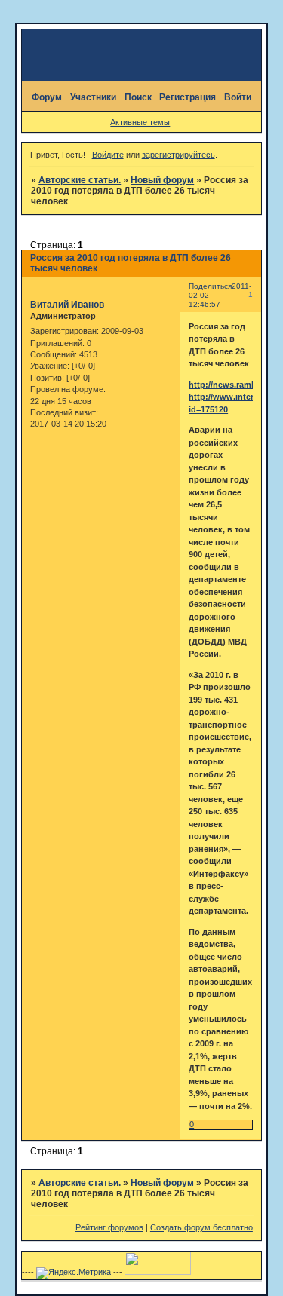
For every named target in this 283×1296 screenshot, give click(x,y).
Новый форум (162, 180)
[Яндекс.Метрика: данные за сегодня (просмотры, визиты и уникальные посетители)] (73, 1273)
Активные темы (140, 122)
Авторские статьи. (79, 180)
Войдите (108, 154)
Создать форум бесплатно (201, 1227)
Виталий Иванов (67, 304)
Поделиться (210, 286)
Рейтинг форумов (109, 1227)
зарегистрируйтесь (178, 154)
